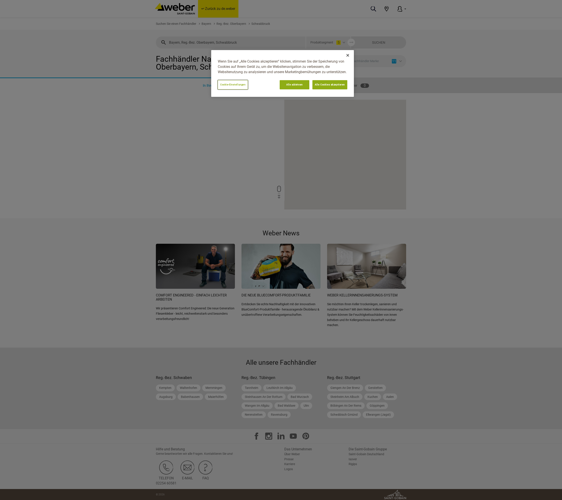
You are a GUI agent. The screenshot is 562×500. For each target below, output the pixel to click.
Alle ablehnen (294, 84)
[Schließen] (348, 55)
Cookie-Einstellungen (232, 84)
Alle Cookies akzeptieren (330, 84)
